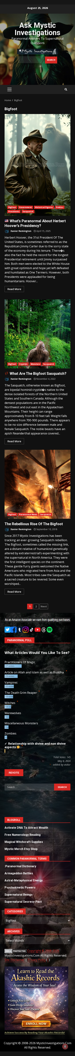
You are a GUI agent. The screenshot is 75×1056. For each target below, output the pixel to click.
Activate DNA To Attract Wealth (26, 827)
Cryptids (23, 364)
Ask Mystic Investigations (37, 29)
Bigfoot (12, 207)
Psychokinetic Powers (20, 887)
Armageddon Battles (19, 873)
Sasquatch (28, 211)
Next (44, 606)
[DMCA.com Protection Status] (16, 951)
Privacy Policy (37, 960)
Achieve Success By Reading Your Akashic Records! (35, 1032)
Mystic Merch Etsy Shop (21, 849)
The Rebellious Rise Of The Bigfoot (37, 484)
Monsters (35, 364)
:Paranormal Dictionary (20, 866)
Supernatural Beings (19, 894)
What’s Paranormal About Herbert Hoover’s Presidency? (37, 165)
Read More (14, 289)
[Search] (66, 89)
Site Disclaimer (15, 960)
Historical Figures (44, 207)
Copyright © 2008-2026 (43, 951)
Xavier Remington (20, 231)
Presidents (13, 211)
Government (25, 207)
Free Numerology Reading (23, 835)
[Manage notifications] (65, 1046)
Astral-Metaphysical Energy (24, 880)
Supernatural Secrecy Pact (23, 901)
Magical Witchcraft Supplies (24, 842)
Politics (60, 207)
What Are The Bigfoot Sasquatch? (37, 333)
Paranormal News (28, 514)
